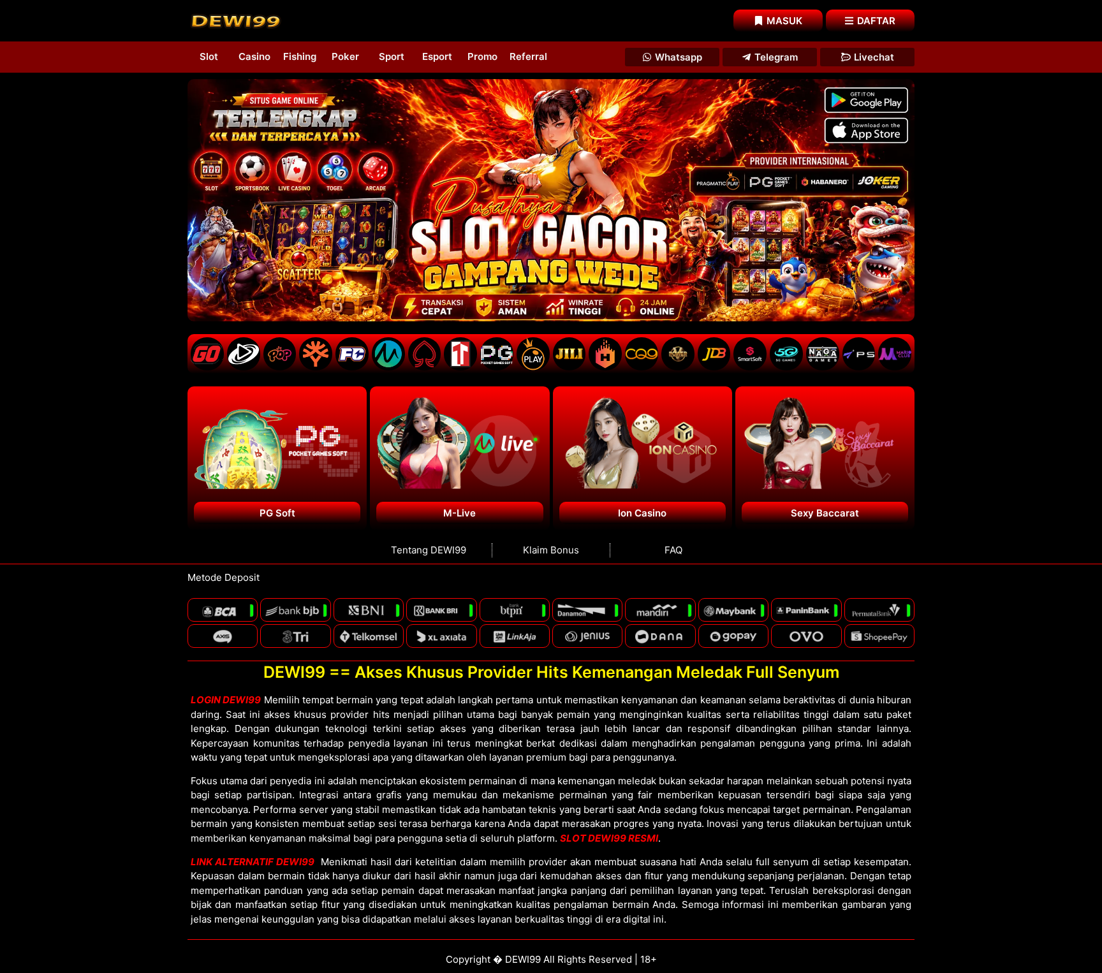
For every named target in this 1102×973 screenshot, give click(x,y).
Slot (209, 56)
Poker (345, 56)
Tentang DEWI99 (428, 550)
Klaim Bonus (551, 550)
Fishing (299, 56)
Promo (482, 56)
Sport (391, 56)
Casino (254, 56)
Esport (437, 56)
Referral (528, 56)
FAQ (673, 550)
